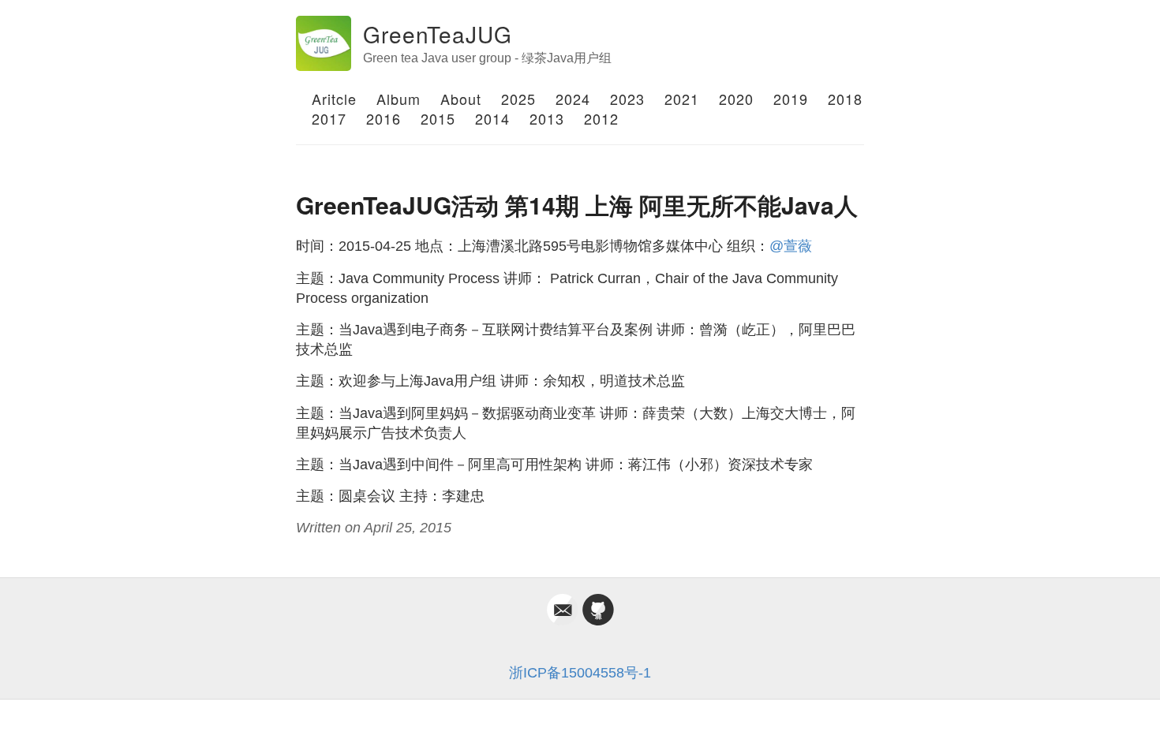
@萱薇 (790, 246)
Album (398, 98)
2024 (573, 98)
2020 (736, 98)
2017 (329, 118)
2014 (492, 118)
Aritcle (334, 98)
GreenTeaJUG (437, 34)
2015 (438, 118)
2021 (681, 98)
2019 (790, 98)
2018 (845, 98)
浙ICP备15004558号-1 (580, 673)
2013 (546, 118)
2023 (627, 98)
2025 (518, 98)
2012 (601, 118)
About (460, 98)
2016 (383, 118)
